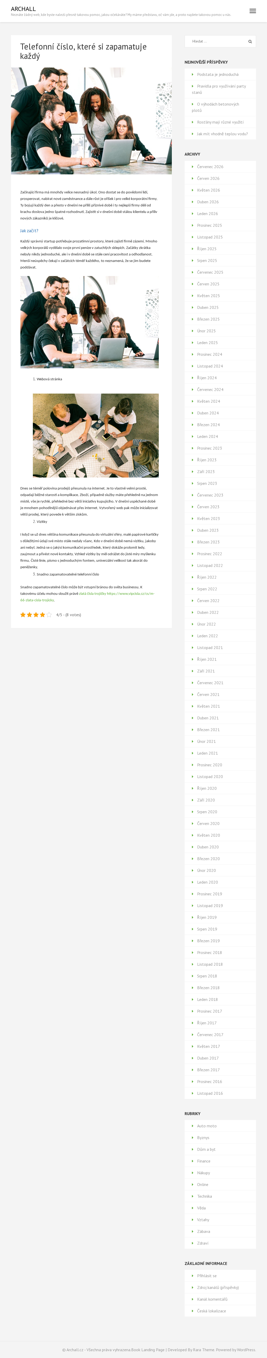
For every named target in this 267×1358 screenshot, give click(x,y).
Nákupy (203, 1172)
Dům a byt (206, 1149)
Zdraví (203, 1243)
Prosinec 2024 (209, 354)
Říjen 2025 (207, 248)
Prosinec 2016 (209, 1081)
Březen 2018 (208, 987)
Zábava (203, 1231)
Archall (23, 9)
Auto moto (207, 1125)
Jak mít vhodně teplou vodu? (222, 133)
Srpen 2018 (207, 975)
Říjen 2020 (207, 788)
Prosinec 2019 (209, 893)
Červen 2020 (208, 823)
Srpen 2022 (207, 588)
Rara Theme (203, 1349)
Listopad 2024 (210, 366)
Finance (203, 1161)
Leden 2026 (207, 213)
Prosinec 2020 (209, 764)
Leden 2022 (207, 635)
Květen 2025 (208, 295)
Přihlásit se (207, 1275)
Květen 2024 (208, 401)
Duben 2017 (208, 1058)
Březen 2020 (208, 858)
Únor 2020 (206, 870)
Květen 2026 (208, 190)
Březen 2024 (208, 424)
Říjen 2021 (207, 659)
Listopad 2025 (210, 237)
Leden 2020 (207, 882)
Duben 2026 (208, 201)
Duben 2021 (208, 717)
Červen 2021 (208, 694)
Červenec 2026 (210, 166)
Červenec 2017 (210, 1034)
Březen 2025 (208, 319)
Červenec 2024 (210, 389)
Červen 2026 (208, 178)
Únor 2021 (206, 741)
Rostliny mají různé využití (220, 122)
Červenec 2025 (210, 272)
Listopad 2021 (210, 647)
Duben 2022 (208, 612)
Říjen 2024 (207, 377)
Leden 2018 (207, 999)
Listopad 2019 (210, 905)
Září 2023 (206, 471)
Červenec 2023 (210, 495)
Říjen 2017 (207, 1022)
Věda (201, 1207)
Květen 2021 (208, 706)
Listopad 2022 (210, 565)
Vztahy (203, 1219)
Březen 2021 (208, 729)
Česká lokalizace (211, 1310)
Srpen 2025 (207, 260)
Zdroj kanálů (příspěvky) (218, 1287)
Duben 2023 (208, 530)
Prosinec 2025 (209, 225)
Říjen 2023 (207, 459)
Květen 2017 (208, 1046)
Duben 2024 (208, 412)
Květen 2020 (208, 835)
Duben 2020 (208, 846)
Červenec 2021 (210, 682)
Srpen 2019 (207, 929)
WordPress (246, 1349)
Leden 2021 (207, 753)
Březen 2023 (208, 542)
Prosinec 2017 (209, 1011)
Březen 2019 (208, 940)
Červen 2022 (208, 600)
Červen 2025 (208, 283)
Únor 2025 (206, 330)
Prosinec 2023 (209, 448)
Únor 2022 (206, 624)
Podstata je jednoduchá (218, 74)
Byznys (203, 1137)
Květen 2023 (208, 518)
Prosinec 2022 (209, 553)
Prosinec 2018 (209, 952)
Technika (204, 1196)
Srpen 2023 (207, 483)
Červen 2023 (208, 506)
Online (202, 1184)
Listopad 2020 (210, 776)
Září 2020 (206, 800)
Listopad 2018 (210, 964)
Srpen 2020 (207, 811)
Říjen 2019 (207, 917)
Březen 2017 (208, 1069)
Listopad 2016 (210, 1093)
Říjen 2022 (207, 577)
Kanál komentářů (212, 1299)
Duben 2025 (208, 307)
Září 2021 (206, 671)
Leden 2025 (207, 342)
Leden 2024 (207, 436)
